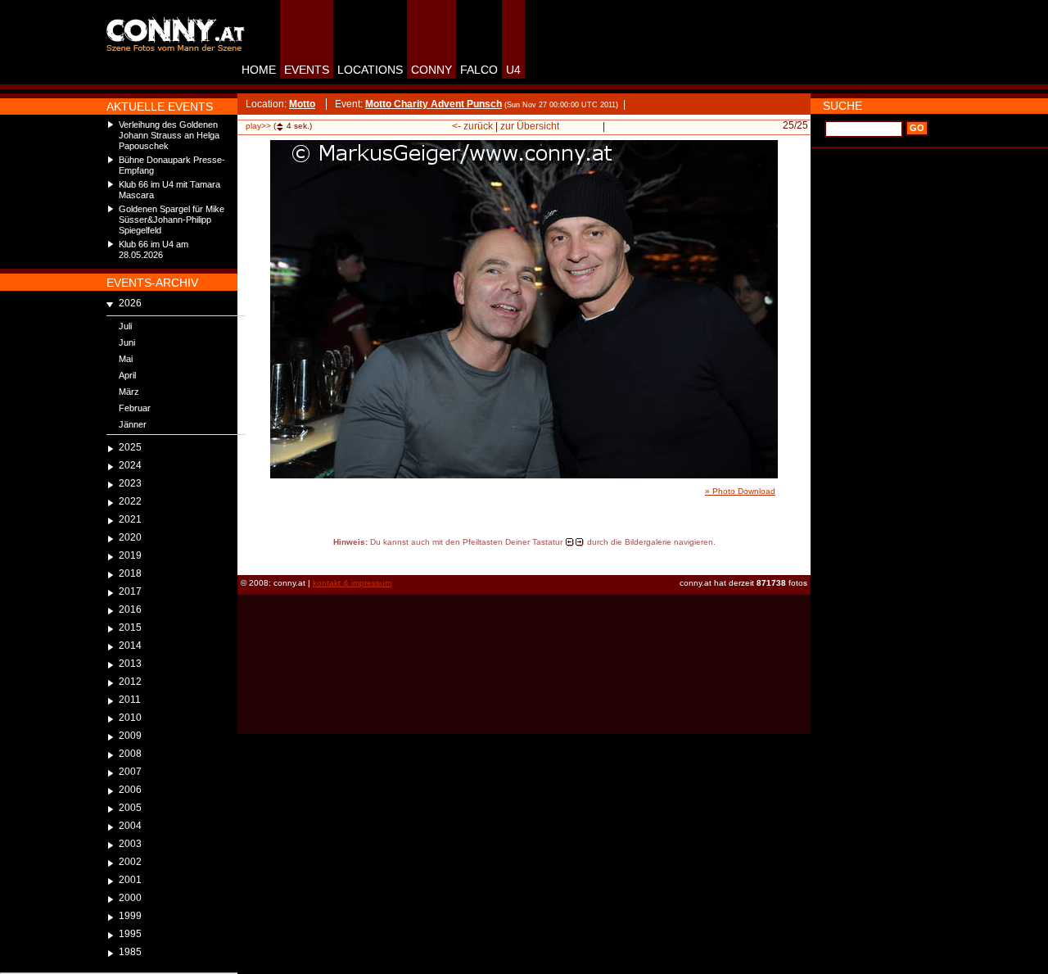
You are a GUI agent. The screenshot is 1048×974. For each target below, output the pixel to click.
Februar (135, 408)
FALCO (479, 69)
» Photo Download (740, 491)
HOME (259, 69)
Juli (125, 326)
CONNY (431, 69)
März (129, 391)
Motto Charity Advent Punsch (433, 104)
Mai (126, 359)
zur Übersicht (529, 126)
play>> (258, 125)
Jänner (133, 424)
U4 (513, 69)
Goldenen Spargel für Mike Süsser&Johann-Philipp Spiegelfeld (171, 219)
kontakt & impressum (352, 582)
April (127, 375)
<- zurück (472, 126)
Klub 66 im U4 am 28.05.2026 (153, 249)
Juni (127, 342)
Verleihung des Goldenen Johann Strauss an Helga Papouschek (169, 135)
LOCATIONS (370, 69)
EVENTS (306, 69)
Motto (302, 104)
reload (251, 557)
